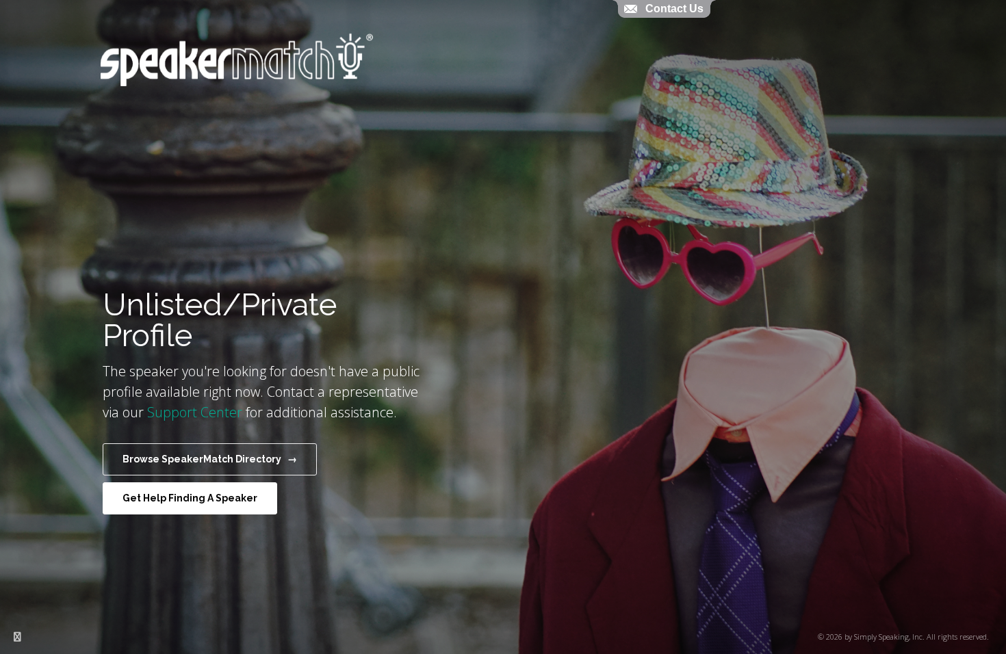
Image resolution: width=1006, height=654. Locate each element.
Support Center (194, 412)
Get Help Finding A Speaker (189, 498)
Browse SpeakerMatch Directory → (209, 459)
